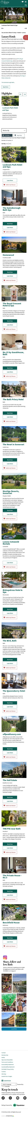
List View (7, 135)
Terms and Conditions (7, 1062)
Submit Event (7, 1080)
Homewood (8, 255)
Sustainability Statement (8, 1067)
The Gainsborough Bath (8, 82)
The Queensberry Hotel (14, 690)
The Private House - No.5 (12, 876)
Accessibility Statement (8, 1064)
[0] (22, 1)
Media (3, 1057)
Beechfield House (11, 922)
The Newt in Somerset (13, 444)
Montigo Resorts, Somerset (11, 492)
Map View (19, 135)
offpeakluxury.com (12, 734)
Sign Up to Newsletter (7, 1060)
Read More (5, 87)
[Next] (24, 94)
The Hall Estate (10, 780)
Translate (7, 1086)
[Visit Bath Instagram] (10, 1098)
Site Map (4, 1074)
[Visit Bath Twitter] (3, 1098)
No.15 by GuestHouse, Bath (13, 353)
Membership (5, 1055)
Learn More (10, 180)
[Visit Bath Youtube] (24, 1098)
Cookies (4, 1071)
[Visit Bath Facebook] (17, 1098)
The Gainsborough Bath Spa (11, 208)
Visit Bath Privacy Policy (8, 1069)
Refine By (6, 130)
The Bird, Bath (9, 640)
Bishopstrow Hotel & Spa (12, 591)
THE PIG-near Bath (12, 828)
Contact (4, 1052)
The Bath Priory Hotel (13, 399)
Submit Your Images (7, 1076)
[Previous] (20, 94)
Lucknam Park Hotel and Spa (12, 165)
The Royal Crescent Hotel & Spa (12, 304)
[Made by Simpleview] (8, 1116)
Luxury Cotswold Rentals (11, 542)
